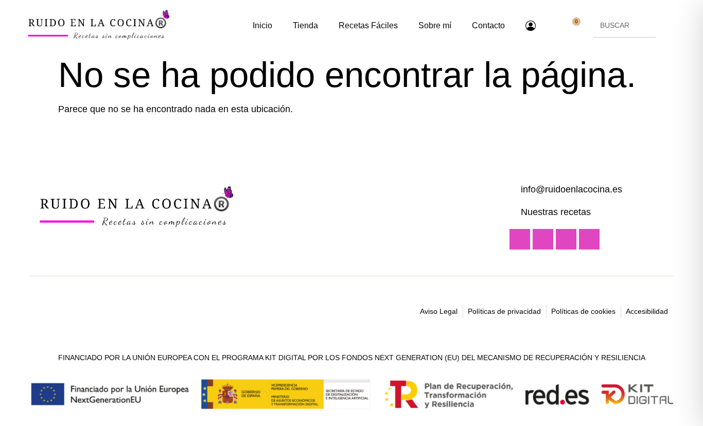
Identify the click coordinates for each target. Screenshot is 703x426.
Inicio (262, 25)
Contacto (488, 25)
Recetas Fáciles (368, 25)
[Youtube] (519, 239)
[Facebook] (566, 239)
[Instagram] (543, 239)
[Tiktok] (589, 239)
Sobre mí (434, 25)
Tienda (305, 25)
